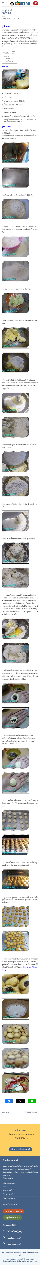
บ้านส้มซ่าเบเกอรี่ (29, 1259)
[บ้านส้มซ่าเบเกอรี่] (20, 3)
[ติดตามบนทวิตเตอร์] (12, 1231)
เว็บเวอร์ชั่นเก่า (8, 1178)
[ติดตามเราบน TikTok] (8, 1231)
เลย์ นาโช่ (11, 1261)
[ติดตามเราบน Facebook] (4, 1237)
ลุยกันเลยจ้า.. (9, 61)
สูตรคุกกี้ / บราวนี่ (7, 10)
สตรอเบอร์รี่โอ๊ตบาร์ (31, 1111)
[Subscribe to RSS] (16, 1231)
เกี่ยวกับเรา (5, 1252)
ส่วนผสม (8, 59)
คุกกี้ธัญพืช (5, 1111)
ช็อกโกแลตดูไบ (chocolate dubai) (27, 1261)
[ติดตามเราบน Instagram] (4, 1231)
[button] (3, 3)
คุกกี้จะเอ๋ (6, 56)
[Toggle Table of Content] (12, 53)
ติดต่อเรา (13, 1252)
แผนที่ (19, 1252)
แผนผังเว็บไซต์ (27, 1252)
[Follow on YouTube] (20, 1231)
